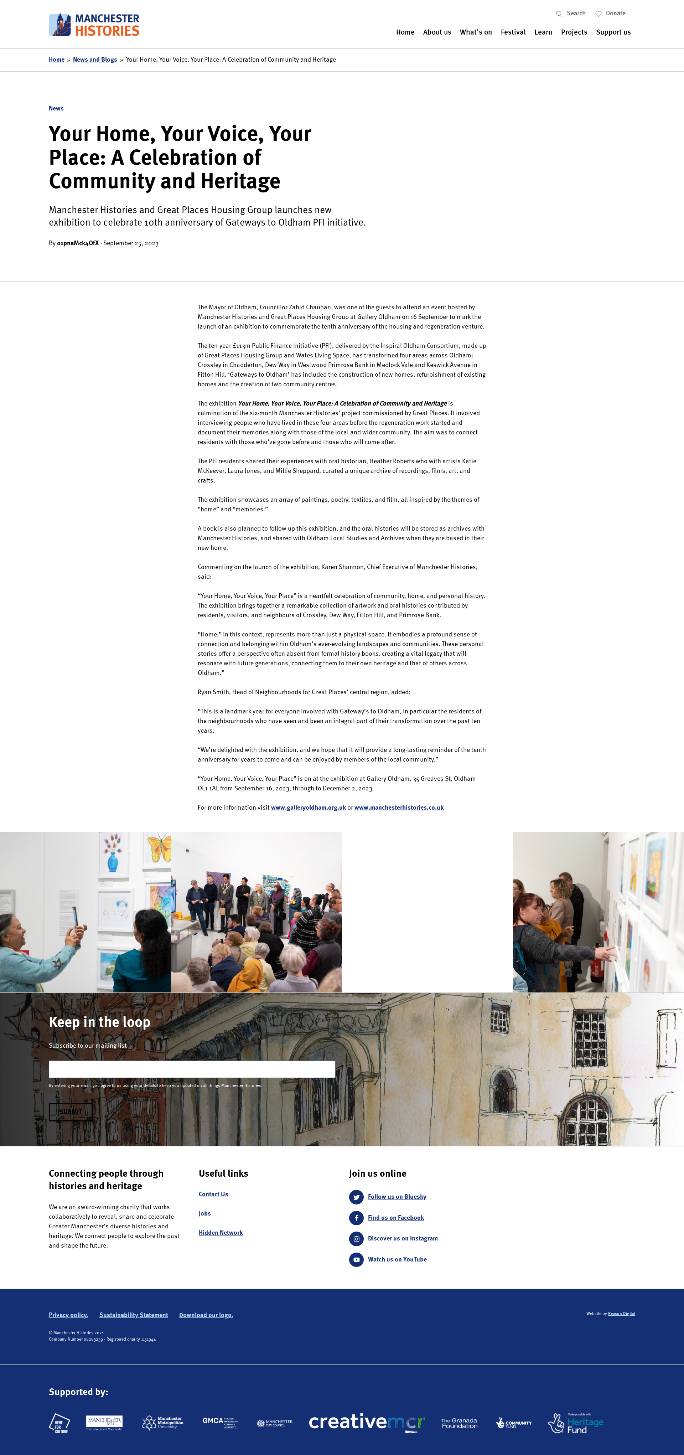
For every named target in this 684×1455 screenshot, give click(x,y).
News (56, 108)
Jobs (205, 1214)
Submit (70, 1112)
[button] (575, 14)
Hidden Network (221, 1233)
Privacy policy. (68, 1315)
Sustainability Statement (133, 1315)
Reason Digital (621, 1314)
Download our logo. (206, 1315)
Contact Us (213, 1194)
